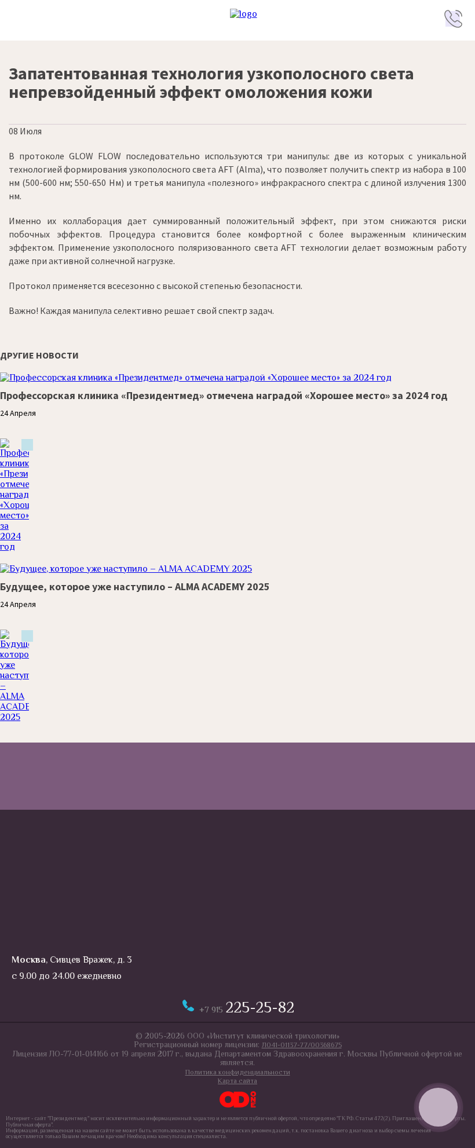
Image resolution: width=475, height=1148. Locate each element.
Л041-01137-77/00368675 (302, 1045)
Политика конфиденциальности (237, 1072)
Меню (22, 18)
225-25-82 (246, 1007)
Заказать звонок (438, 1107)
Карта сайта (237, 1081)
